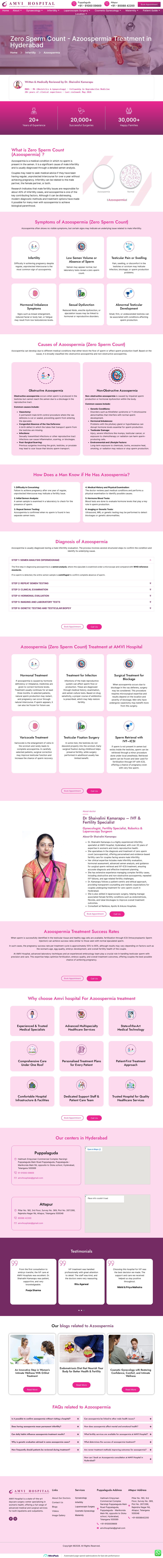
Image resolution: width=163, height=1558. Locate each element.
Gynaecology (33, 10)
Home (5, 10)
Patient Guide (150, 10)
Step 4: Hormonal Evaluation (30, 595)
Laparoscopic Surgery (76, 10)
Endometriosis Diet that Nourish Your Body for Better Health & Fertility (81, 1369)
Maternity (131, 10)
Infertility (52, 10)
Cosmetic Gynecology (107, 10)
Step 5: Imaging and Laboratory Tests (36, 602)
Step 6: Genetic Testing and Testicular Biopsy (41, 608)
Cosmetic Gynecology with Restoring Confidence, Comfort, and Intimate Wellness (130, 1373)
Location (80, 14)
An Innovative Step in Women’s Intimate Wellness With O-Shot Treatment (32, 1373)
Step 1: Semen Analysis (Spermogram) (35, 560)
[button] (81, 560)
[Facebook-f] (11, 1519)
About (16, 10)
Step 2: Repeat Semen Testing (30, 583)
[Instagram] (15, 1519)
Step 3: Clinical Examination (30, 589)
